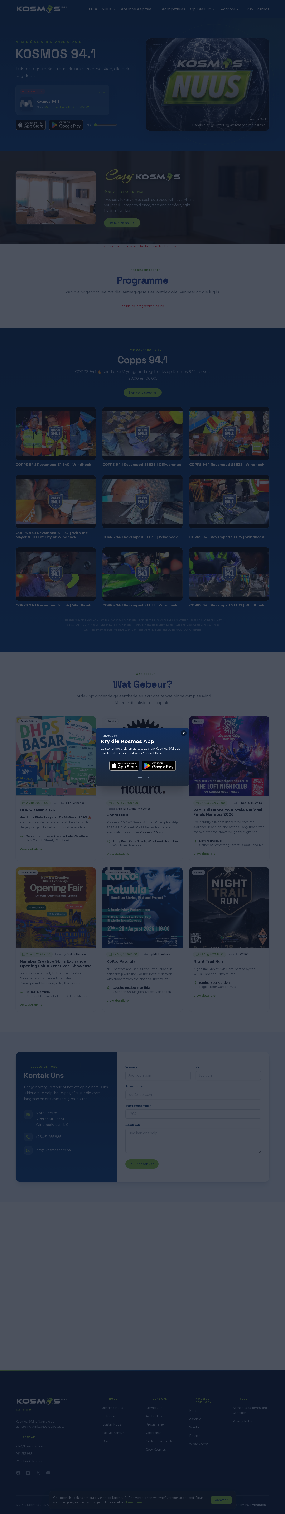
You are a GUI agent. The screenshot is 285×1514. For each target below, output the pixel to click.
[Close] (184, 733)
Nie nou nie (142, 777)
